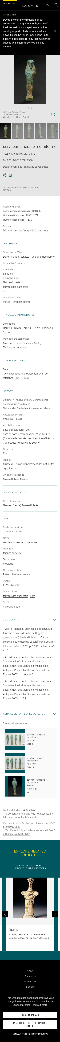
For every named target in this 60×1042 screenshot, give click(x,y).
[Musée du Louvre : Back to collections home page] (30, 5)
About (30, 970)
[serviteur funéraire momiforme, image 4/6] (41, 131)
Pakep (6, 574)
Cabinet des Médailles (15, 408)
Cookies (30, 987)
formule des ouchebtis (15, 595)
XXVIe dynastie (11, 585)
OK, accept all (30, 1015)
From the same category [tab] (30, 868)
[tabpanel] (30, 914)
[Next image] (54, 131)
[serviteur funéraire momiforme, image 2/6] (17, 131)
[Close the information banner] (55, 31)
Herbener (17, 574)
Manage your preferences (30, 1034)
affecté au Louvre (12, 531)
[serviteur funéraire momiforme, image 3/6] (29, 131)
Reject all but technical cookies (30, 1025)
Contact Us (30, 976)
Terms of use (30, 981)
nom (32, 595)
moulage (8, 563)
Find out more (39, 1004)
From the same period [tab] (30, 865)
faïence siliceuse (12, 553)
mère (27, 574)
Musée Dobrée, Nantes (15, 479)
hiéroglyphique (11, 606)
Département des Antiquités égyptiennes (25, 230)
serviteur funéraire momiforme (20, 542)
